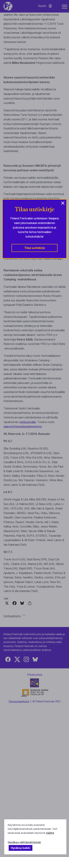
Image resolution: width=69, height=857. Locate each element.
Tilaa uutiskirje (34, 247)
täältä (50, 832)
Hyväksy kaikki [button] (20, 847)
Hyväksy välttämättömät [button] (24, 842)
